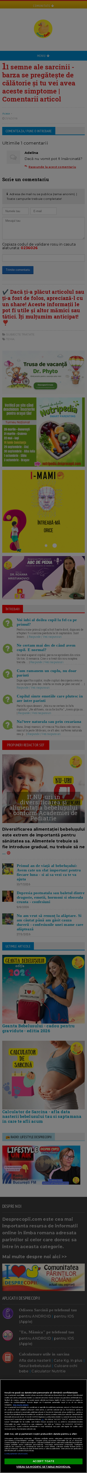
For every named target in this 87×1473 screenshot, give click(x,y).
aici (42, 1419)
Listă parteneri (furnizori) (16, 1454)
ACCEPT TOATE (43, 1461)
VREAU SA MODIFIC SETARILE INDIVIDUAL (43, 1466)
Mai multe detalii (21, 1405)
